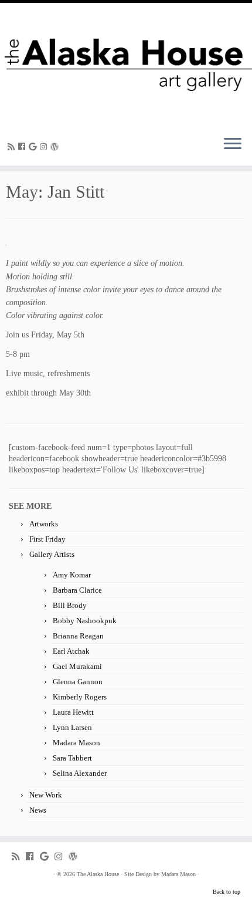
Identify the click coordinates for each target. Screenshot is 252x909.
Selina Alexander (80, 773)
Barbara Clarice (77, 590)
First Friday (47, 539)
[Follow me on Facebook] (23, 146)
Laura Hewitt (73, 712)
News (37, 810)
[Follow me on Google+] (34, 146)
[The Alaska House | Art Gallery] (126, 64)
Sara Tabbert (72, 757)
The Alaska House (98, 874)
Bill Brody (70, 605)
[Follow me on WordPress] (56, 146)
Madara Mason (76, 742)
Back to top (226, 891)
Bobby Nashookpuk (85, 620)
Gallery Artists (51, 554)
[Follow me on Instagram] (45, 146)
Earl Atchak (71, 651)
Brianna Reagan (78, 635)
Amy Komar (72, 574)
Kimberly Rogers (80, 696)
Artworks (43, 523)
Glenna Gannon (78, 681)
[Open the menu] (232, 144)
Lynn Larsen (72, 727)
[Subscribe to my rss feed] (13, 146)
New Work (45, 794)
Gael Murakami (77, 666)
